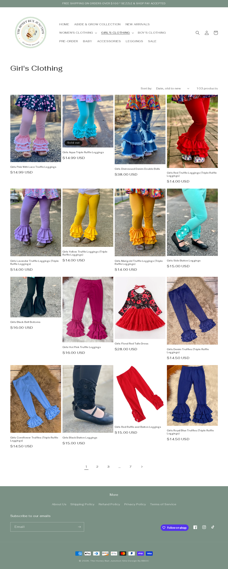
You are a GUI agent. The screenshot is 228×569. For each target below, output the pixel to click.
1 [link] (86, 466)
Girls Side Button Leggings (184, 260)
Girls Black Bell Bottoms (25, 322)
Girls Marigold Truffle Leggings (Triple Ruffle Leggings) (139, 263)
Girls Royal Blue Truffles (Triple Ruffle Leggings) (190, 432)
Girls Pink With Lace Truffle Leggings (33, 167)
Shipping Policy (82, 504)
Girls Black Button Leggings (80, 437)
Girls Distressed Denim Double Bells (137, 169)
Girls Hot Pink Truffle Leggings (82, 347)
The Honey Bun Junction (105, 560)
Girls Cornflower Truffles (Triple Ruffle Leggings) (34, 439)
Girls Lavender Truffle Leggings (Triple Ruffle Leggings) (34, 263)
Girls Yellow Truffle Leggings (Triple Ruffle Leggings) (85, 253)
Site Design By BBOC (135, 560)
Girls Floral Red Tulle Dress (132, 343)
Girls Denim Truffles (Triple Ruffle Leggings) (188, 351)
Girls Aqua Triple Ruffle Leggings (83, 152)
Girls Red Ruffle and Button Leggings (138, 427)
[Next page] (141, 466)
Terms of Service (163, 504)
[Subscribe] (79, 527)
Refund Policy (109, 504)
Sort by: (146, 88)
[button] (78, 33)
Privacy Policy (135, 504)
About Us (59, 504)
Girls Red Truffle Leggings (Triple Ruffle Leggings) (192, 174)
